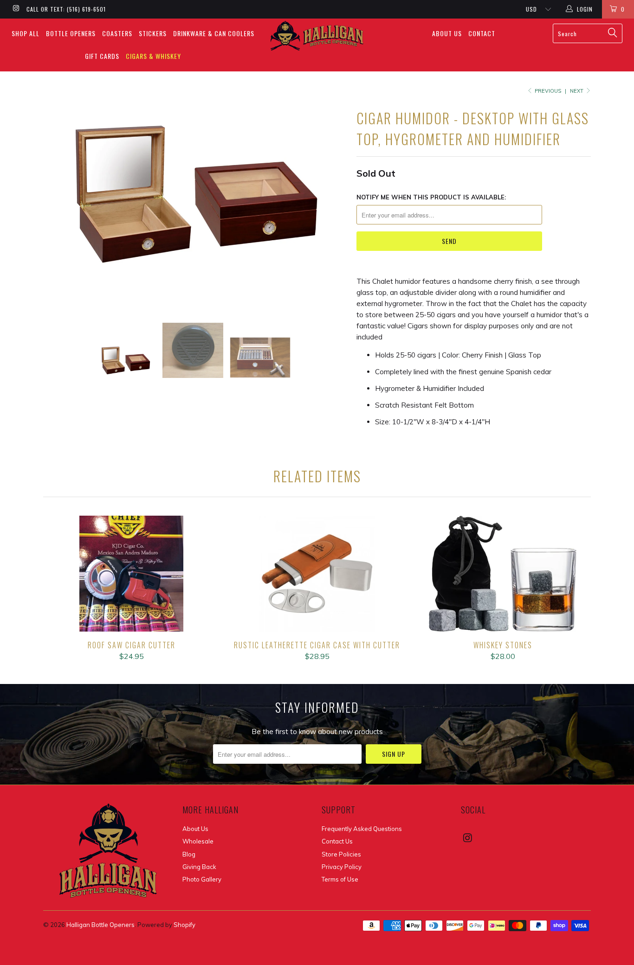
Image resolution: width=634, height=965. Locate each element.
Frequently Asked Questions (362, 828)
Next (577, 91)
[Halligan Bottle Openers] (317, 36)
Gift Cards (102, 56)
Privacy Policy (342, 866)
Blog (188, 854)
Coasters (117, 33)
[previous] (59, 207)
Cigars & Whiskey (153, 56)
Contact (481, 33)
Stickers (153, 33)
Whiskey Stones (502, 574)
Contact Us (337, 841)
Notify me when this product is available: (431, 197)
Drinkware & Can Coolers (213, 33)
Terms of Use (340, 879)
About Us (447, 33)
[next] (331, 207)
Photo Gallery (201, 879)
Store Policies (341, 854)
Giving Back (199, 866)
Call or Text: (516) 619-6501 (66, 9)
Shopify (184, 924)
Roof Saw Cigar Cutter (131, 574)
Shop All (25, 33)
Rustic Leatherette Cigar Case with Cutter (317, 574)
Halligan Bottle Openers (100, 924)
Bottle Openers (71, 33)
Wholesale (197, 841)
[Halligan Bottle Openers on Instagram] (15, 9)
